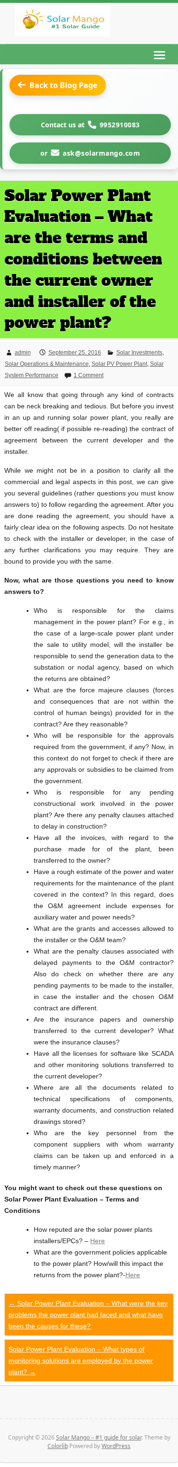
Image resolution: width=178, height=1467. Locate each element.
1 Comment (88, 375)
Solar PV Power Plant (119, 364)
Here (97, 1241)
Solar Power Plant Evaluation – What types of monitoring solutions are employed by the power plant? (81, 1360)
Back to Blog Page (63, 85)
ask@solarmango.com (101, 153)
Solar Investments (139, 352)
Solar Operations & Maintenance (47, 364)
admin (23, 352)
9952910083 (120, 124)
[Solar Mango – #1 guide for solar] (62, 21)
